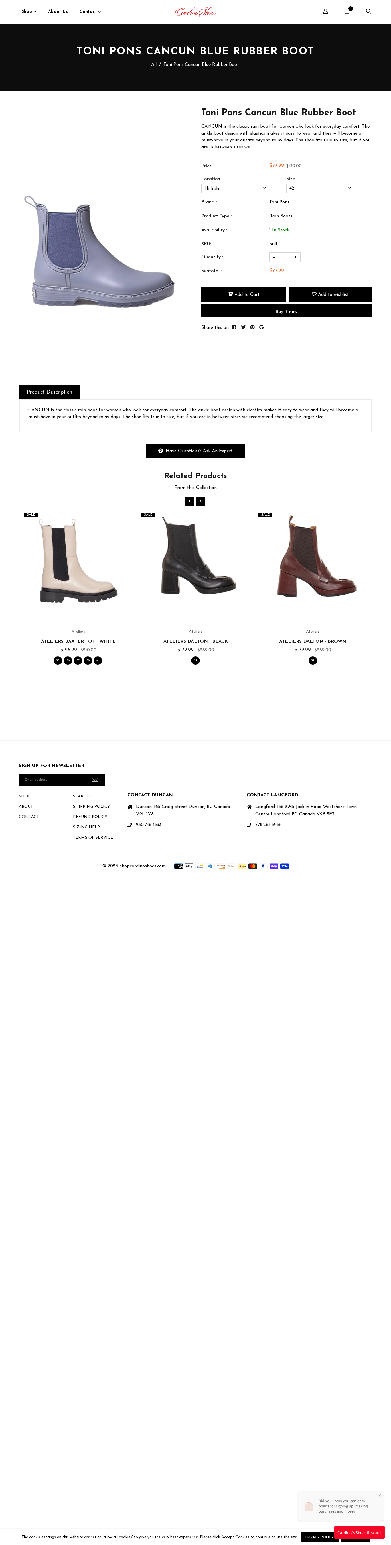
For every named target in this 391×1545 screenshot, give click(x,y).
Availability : (214, 230)
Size (290, 179)
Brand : (209, 202)
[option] (103, 220)
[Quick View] (85, 574)
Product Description (49, 392)
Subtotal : (211, 271)
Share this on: (215, 327)
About (26, 807)
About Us (58, 12)
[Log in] (325, 12)
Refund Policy (90, 817)
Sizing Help (86, 827)
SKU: (206, 244)
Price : (207, 166)
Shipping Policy (91, 807)
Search (81, 796)
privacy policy (319, 1537)
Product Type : (216, 216)
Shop (28, 12)
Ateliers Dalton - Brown (312, 641)
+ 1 (98, 660)
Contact (89, 12)
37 (78, 660)
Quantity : (212, 257)
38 (88, 660)
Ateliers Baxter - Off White (78, 641)
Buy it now (286, 312)
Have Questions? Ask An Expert (199, 451)
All (154, 64)
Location (210, 179)
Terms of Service (93, 838)
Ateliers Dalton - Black (195, 641)
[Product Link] (72, 574)
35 (58, 660)
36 (68, 660)
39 (312, 660)
